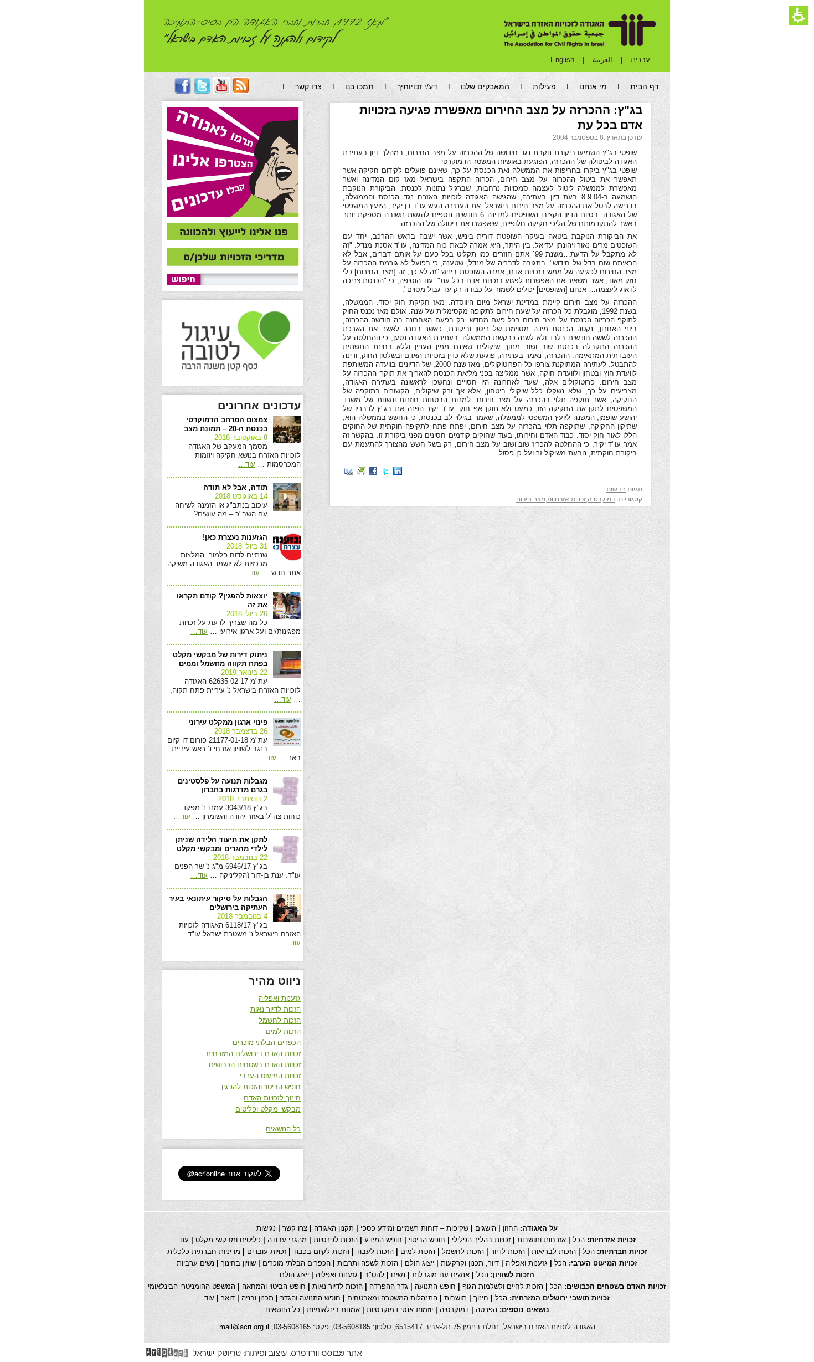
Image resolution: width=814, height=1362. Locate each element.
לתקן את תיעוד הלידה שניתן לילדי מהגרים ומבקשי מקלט (221, 844)
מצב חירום (530, 499)
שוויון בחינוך (238, 1263)
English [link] (562, 59)
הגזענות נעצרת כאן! (235, 537)
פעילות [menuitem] (544, 86)
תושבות (455, 1298)
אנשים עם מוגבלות (441, 1275)
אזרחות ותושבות (541, 1240)
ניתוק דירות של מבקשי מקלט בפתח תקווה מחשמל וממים (220, 659)
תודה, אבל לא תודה (235, 487)
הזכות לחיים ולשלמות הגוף (502, 1286)
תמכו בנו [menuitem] (359, 86)
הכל (579, 1240)
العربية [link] (602, 59)
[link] (232, 232)
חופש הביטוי (427, 1240)
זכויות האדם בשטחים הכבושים (255, 1065)
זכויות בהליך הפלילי (481, 1240)
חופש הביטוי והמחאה (274, 1286)
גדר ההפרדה (388, 1286)
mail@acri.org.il (244, 1327)
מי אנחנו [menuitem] (593, 86)
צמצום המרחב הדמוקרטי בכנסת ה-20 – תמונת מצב (225, 424)
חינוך (480, 1298)
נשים (398, 1275)
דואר (228, 1298)
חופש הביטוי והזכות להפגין (261, 1087)
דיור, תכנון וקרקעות (470, 1263)
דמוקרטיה (601, 499)
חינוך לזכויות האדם (272, 1098)
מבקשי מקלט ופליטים (268, 1109)
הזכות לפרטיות (335, 1240)
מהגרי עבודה (287, 1240)
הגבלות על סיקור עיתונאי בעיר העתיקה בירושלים (218, 903)
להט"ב (374, 1275)
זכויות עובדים (266, 1251)
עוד (246, 464)
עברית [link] (640, 59)
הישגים (485, 1228)
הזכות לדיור (508, 1251)
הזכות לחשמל (280, 1020)
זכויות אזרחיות (566, 499)
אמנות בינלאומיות (333, 1309)
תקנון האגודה (334, 1228)
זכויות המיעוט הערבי (270, 1076)
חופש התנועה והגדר (310, 1298)
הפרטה (486, 1309)
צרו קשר (294, 1228)
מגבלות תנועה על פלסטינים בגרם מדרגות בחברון (222, 785)
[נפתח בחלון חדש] (397, 471)
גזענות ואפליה (280, 998)
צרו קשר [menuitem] (308, 86)
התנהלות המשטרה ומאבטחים (392, 1298)
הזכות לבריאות (554, 1251)
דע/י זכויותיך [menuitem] (417, 86)
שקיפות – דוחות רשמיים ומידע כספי (414, 1228)
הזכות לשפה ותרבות (367, 1263)
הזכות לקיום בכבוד (321, 1251)
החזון (510, 1228)
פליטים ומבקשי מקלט (228, 1240)
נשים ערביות (195, 1263)
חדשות (616, 489)
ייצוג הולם (419, 1263)
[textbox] (249, 279)
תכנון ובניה (257, 1298)
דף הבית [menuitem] (644, 86)
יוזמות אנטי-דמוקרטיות (400, 1309)
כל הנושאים (283, 1129)
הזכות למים (283, 1031)
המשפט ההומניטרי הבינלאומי (191, 1286)
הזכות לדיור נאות (275, 1009)
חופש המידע (383, 1240)
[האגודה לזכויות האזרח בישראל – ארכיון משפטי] (580, 30)
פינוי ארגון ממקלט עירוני (227, 722)
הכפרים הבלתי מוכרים (267, 1042)
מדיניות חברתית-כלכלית (203, 1251)
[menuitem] (241, 91)
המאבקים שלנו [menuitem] (485, 86)
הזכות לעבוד (375, 1251)
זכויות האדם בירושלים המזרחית (253, 1053)
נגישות (266, 1228)
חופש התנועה (435, 1286)
